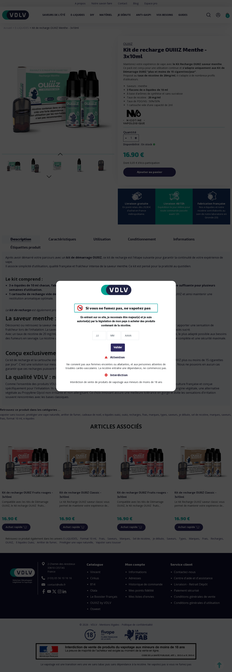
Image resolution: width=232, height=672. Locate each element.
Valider (118, 347)
